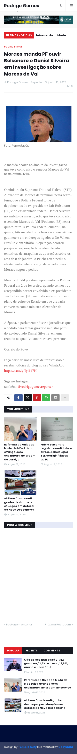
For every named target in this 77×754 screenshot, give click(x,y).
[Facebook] (18, 397)
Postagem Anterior (19, 624)
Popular (13, 650)
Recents (31, 650)
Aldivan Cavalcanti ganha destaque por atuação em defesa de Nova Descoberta (19, 504)
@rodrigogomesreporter (35, 387)
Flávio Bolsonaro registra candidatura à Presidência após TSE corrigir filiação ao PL (56, 452)
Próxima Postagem (58, 624)
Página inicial (13, 47)
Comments (52, 650)
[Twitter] (28, 397)
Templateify (27, 747)
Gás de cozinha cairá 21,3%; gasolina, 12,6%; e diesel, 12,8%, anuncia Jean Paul (46, 663)
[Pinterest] (37, 397)
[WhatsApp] (46, 397)
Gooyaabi (65, 747)
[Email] (55, 397)
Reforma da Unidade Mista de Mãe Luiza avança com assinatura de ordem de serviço (53, 35)
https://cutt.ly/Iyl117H (20, 371)
